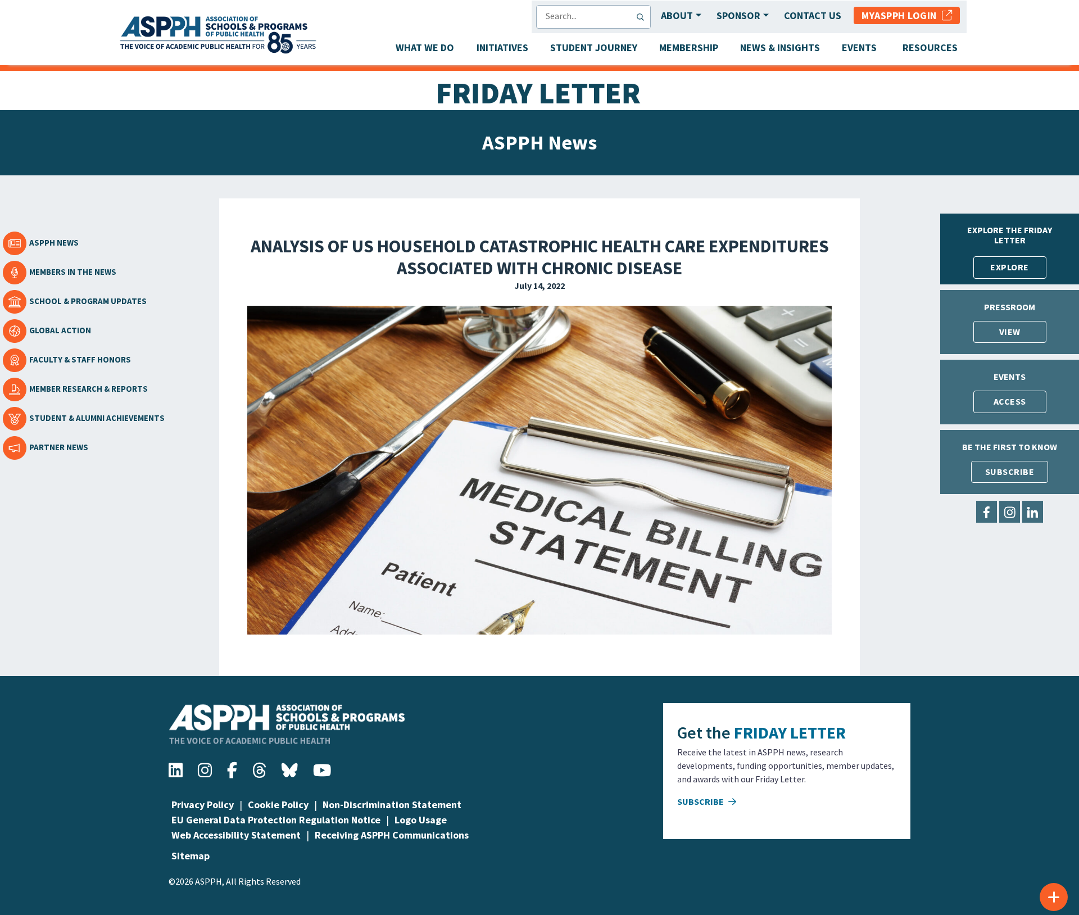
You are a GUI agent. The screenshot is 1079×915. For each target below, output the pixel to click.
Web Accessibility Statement (236, 834)
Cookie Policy (278, 804)
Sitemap (190, 855)
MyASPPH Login (902, 15)
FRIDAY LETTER (790, 732)
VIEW (1010, 331)
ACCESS (1010, 401)
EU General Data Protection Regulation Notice (275, 819)
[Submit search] (643, 17)
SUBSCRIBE (1010, 471)
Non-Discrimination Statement (392, 804)
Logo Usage (421, 819)
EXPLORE (1009, 267)
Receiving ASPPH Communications (392, 834)
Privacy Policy (202, 804)
